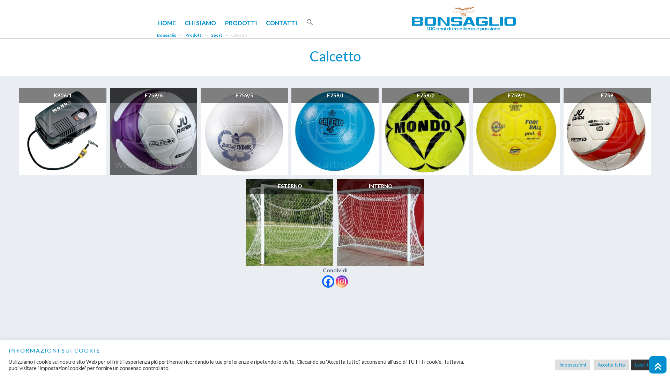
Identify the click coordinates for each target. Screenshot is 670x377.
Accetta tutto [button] (611, 365)
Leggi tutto (646, 365)
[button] (310, 22)
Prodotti (241, 23)
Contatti (281, 23)
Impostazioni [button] (572, 365)
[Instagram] (342, 281)
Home (167, 23)
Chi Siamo (200, 23)
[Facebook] (328, 281)
